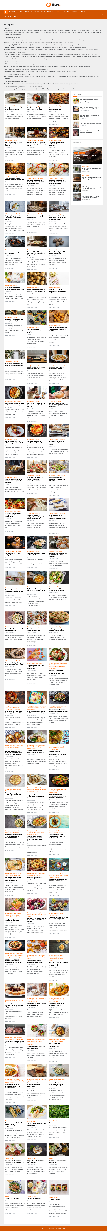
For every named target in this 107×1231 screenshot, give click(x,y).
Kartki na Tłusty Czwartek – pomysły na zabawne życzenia (58, 554)
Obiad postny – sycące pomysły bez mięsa (56, 367)
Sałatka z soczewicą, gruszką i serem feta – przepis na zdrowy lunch (13, 960)
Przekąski (51, 915)
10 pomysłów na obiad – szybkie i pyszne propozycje (14, 288)
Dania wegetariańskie (10, 106)
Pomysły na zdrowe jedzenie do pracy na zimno (36, 1047)
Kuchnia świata (57, 873)
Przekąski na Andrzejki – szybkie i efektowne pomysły (57, 143)
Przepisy (58, 12)
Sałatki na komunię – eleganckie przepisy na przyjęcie (57, 479)
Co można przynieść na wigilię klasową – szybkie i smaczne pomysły (35, 181)
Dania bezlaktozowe (54, 746)
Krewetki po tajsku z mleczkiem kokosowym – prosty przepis (13, 1086)
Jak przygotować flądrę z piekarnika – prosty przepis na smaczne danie (14, 879)
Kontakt (16, 16)
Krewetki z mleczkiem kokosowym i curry (56, 1004)
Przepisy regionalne (15, 709)
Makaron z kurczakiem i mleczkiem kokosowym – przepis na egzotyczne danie (35, 838)
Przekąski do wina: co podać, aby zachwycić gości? (58, 917)
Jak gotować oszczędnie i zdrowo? (90, 123)
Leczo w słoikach (54, 1199)
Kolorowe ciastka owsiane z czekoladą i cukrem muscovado (36, 1084)
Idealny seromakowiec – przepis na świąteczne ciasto (57, 443)
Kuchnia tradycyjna (14, 707)
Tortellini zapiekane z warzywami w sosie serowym (37, 878)
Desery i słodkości (31, 957)
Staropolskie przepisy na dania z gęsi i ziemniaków (13, 712)
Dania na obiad (16, 831)
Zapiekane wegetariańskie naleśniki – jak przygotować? (14, 1124)
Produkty (50, 12)
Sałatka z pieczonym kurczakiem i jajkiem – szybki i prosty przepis (56, 671)
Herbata (83, 166)
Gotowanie (28, 12)
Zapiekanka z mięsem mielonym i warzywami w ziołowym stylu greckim (13, 752)
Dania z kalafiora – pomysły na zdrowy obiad (14, 629)
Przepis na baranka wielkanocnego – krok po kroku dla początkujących (57, 517)
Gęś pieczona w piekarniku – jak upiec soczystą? (91, 178)
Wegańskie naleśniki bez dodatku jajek (35, 1161)
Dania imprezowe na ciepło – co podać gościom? (36, 629)
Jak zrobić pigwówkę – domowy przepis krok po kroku (91, 187)
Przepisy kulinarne (58, 665)
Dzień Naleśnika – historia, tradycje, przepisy (36, 367)
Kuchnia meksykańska (40, 706)
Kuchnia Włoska (31, 875)
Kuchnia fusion (16, 789)
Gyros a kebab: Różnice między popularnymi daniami (58, 710)
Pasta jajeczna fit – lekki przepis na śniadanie (13, 108)
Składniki (66, 12)
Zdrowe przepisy (39, 793)
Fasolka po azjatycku (12, 1198)
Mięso (6, 1039)
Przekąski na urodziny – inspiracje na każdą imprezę (14, 178)
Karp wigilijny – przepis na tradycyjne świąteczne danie (14, 217)
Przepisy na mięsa (58, 832)
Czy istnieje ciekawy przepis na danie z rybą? (36, 1124)
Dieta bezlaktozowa (32, 747)
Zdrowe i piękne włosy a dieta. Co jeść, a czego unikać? (89, 131)
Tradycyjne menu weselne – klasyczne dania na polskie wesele (14, 365)
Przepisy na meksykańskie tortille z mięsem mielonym (36, 712)
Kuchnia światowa (61, 706)
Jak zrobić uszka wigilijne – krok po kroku (36, 216)
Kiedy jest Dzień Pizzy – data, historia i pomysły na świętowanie (36, 253)
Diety (21, 12)
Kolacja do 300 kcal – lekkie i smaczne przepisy (36, 1004)
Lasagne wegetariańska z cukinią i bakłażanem (14, 919)
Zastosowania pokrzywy (57, 1123)
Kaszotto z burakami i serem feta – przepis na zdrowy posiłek (37, 919)
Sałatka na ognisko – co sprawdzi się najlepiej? (57, 589)
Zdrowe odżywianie (32, 1001)
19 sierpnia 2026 (86, 190)
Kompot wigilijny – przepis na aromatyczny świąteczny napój (36, 143)
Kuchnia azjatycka (61, 789)
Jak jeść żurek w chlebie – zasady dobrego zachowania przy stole (58, 404)
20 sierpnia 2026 (86, 171)
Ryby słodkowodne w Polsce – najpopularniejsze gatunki (91, 196)
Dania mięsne (16, 706)
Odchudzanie (35, 1000)
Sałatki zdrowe (52, 668)
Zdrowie (82, 12)
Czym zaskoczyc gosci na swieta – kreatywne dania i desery (14, 591)
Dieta (36, 998)
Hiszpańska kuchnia (10, 1000)
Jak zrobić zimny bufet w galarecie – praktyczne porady (13, 143)
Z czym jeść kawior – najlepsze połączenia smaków (34, 330)
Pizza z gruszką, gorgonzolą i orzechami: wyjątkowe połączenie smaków (14, 794)
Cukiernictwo (13, 12)
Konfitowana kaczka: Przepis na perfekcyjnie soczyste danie (57, 836)
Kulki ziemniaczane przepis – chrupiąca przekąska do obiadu (58, 329)
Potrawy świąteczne (32, 140)
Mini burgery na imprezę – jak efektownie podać (57, 629)
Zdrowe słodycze (36, 1081)
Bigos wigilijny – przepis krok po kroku (13, 554)
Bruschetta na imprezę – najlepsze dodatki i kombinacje (13, 515)
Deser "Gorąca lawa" (34, 1198)
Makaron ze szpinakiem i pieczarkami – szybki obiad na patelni (14, 480)
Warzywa (75, 12)
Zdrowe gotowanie (37, 914)
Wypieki (29, 1081)
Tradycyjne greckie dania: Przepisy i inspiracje (58, 880)
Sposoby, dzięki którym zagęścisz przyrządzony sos (14, 1161)
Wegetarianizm (31, 793)
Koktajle (83, 184)
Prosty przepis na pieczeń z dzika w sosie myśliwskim (14, 1042)
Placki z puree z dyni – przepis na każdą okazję (35, 961)
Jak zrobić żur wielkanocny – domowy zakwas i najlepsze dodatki (37, 405)
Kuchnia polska (8, 361)
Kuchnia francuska (61, 831)
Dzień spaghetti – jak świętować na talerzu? (35, 108)
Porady (29, 1121)
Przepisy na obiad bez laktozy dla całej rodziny (35, 751)
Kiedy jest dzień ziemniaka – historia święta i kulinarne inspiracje (36, 291)
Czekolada (37, 1079)
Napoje (36, 12)
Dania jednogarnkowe (18, 745)
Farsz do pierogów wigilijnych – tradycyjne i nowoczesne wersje (35, 517)
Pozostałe (8, 16)
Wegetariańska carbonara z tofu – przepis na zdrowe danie (36, 796)
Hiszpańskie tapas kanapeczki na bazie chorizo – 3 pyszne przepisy (14, 1005)
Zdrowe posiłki (18, 957)
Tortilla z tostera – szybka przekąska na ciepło (14, 320)
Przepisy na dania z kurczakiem (57, 666)
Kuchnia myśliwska (17, 1037)
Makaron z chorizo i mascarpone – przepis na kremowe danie (57, 1045)
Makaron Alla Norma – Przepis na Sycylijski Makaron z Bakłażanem (57, 1084)
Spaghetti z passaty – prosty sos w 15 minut (34, 442)
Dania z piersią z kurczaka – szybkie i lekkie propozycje (36, 554)
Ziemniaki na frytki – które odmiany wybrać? (58, 252)
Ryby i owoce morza (15, 875)
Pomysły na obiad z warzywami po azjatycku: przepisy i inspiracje (57, 796)
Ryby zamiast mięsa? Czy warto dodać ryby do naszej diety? (89, 108)
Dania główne (30, 106)
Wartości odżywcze (32, 1043)
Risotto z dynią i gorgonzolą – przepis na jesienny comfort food (58, 964)
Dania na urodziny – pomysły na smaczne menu (58, 108)
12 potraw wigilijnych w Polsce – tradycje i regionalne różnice (35, 479)
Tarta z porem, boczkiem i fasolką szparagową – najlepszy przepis (13, 836)
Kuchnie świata (53, 551)
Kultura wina (59, 913)
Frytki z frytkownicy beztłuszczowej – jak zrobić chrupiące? (36, 590)
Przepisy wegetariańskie (16, 790)
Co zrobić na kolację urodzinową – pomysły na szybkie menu (57, 291)
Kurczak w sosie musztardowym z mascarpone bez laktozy (57, 753)
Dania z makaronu (60, 955)
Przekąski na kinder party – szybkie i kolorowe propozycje (36, 666)
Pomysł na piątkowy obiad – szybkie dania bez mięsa (14, 404)
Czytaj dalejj (9, 122)
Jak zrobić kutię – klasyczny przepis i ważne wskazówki (14, 663)
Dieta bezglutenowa (40, 745)
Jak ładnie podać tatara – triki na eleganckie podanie (14, 442)
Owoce (43, 12)
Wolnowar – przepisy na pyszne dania (13, 252)
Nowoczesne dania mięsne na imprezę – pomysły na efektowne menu (58, 217)
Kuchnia (51, 873)
